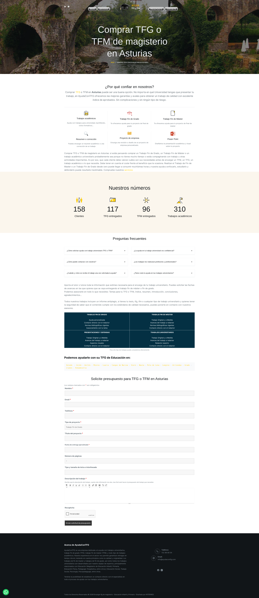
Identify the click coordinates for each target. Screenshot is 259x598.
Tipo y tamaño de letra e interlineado (81, 467)
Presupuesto (156, 9)
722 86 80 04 (166, 553)
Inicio (92, 9)
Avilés (87, 365)
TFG (78, 92)
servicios (128, 170)
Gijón (78, 365)
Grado (187, 365)
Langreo (165, 365)
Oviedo (69, 365)
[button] (96, 251)
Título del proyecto (74, 433)
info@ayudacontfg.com (167, 559)
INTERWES (150, 594)
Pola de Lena (153, 365)
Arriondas (177, 365)
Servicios (103, 9)
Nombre (69, 388)
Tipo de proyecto (73, 422)
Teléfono (69, 411)
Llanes (69, 368)
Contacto (171, 9)
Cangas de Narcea (120, 365)
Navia (141, 365)
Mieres (97, 365)
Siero (133, 365)
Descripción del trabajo (76, 479)
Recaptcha (69, 508)
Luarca (106, 365)
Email (68, 400)
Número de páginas (73, 456)
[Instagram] (68, 6)
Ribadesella (81, 368)
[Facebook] (65, 6)
